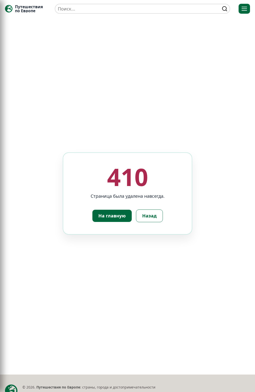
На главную (112, 216)
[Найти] (225, 9)
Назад (149, 216)
